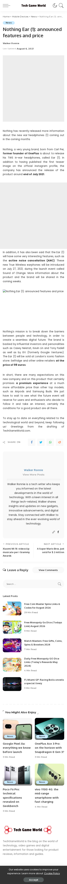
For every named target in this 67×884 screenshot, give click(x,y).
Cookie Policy (52, 873)
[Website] (53, 532)
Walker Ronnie (11, 43)
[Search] (60, 5)
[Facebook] (31, 442)
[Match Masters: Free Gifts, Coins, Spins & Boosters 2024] (12, 645)
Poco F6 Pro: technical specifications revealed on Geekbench (12, 798)
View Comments (48, 570)
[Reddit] (59, 442)
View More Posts (33, 474)
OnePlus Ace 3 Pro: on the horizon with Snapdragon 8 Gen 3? (49, 748)
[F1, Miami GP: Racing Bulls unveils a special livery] (12, 684)
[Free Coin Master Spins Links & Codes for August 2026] (12, 608)
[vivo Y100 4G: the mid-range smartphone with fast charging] (49, 775)
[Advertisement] (33, 88)
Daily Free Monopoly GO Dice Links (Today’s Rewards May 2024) (41, 662)
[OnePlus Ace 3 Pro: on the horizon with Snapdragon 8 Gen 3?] (49, 729)
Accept (33, 879)
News (9, 23)
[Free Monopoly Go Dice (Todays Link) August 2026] (12, 627)
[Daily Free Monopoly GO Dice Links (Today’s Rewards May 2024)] (12, 665)
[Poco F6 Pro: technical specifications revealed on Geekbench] (17, 775)
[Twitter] (41, 442)
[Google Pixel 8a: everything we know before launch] (17, 729)
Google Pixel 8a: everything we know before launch (17, 748)
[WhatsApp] (50, 442)
